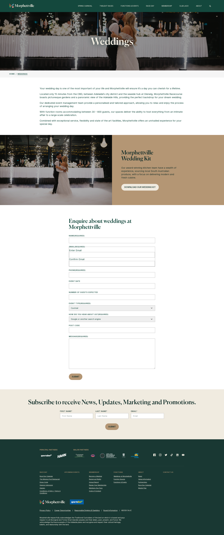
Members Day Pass (96, 488)
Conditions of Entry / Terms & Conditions (50, 492)
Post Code (74, 325)
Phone (77, 270)
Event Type (80, 303)
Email (134, 411)
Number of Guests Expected (83, 292)
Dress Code (44, 482)
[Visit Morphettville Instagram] (160, 455)
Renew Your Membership (97, 485)
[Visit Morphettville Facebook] (155, 455)
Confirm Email (76, 259)
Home (12, 74)
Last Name (101, 411)
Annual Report (94, 482)
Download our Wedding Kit (140, 187)
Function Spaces (119, 479)
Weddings (23, 74)
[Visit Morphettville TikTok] (172, 455)
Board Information (110, 510)
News (140, 476)
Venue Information (144, 479)
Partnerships (142, 482)
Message (78, 336)
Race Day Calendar (46, 476)
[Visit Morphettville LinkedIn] (177, 455)
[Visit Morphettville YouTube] (182, 455)
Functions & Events (120, 482)
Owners (42, 488)
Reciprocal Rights (95, 479)
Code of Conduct (95, 491)
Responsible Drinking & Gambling (87, 510)
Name (77, 236)
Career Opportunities (62, 510)
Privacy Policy (45, 510)
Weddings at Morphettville (123, 476)
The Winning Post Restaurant (50, 479)
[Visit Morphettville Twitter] (166, 455)
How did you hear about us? (88, 314)
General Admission (46, 485)
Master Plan (142, 488)
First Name (66, 411)
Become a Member (95, 476)
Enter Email (75, 250)
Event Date (74, 281)
